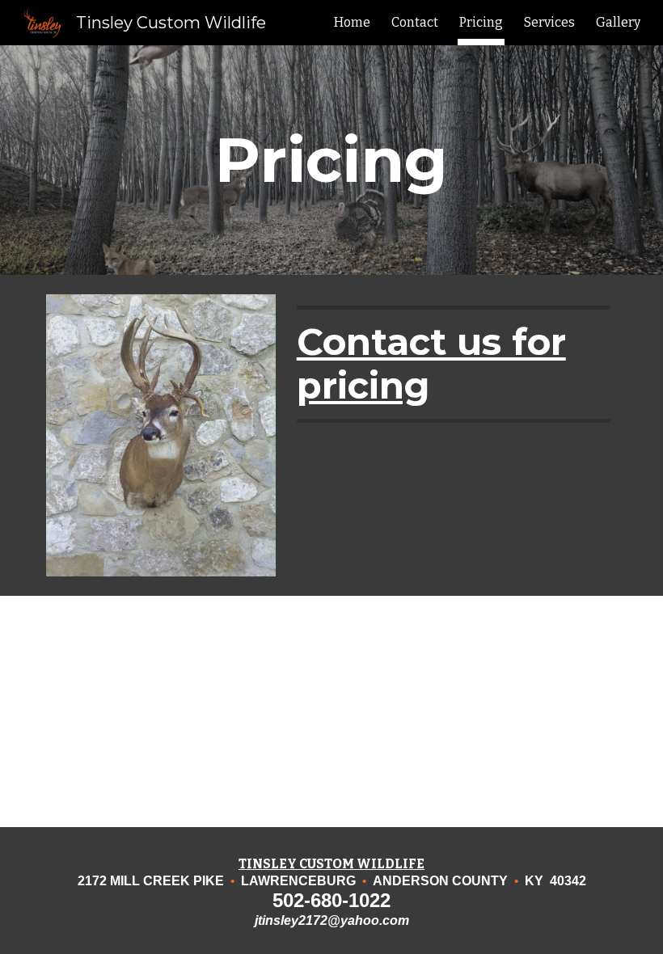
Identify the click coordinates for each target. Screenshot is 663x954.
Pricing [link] (481, 22)
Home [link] (352, 22)
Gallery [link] (618, 22)
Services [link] (549, 22)
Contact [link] (414, 22)
